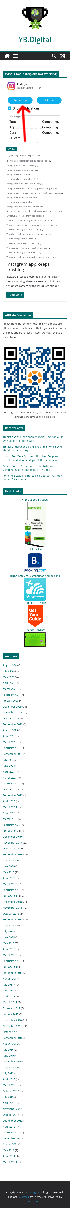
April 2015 (9, 1079)
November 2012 (12, 1108)
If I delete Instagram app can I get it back (29, 160)
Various (11, 149)
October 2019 (11, 848)
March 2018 (10, 955)
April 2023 (9, 801)
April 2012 (9, 1126)
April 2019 (9, 878)
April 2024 (9, 771)
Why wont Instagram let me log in (23, 252)
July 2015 (8, 1073)
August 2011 (10, 1144)
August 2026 (10, 665)
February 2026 (11, 694)
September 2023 (13, 795)
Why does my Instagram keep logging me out (28, 234)
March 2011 (10, 1162)
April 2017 (9, 996)
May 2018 (8, 943)
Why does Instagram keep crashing (23, 229)
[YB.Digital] (7, 56)
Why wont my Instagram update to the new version (31, 256)
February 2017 (11, 1008)
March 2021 (10, 807)
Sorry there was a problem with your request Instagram (34, 211)
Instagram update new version (21, 197)
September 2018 (13, 919)
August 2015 (10, 1067)
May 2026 (8, 677)
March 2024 (10, 777)
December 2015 (12, 1061)
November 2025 (12, 712)
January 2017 (10, 1014)
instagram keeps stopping (19, 174)
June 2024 (9, 765)
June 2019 (9, 866)
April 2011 (9, 1156)
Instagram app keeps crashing (21, 165)
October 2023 (11, 789)
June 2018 (9, 937)
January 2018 (10, 967)
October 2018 (11, 913)
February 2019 (11, 890)
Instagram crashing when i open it (23, 169)
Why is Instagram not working (21, 238)
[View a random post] (63, 56)
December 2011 (12, 1138)
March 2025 (10, 742)
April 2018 (9, 949)
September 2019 (13, 854)
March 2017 (10, 1002)
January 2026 (10, 700)
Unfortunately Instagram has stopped (25, 215)
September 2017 (13, 972)
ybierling (13, 155)
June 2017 (9, 990)
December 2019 (12, 836)
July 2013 (8, 1097)
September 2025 (13, 724)
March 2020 (10, 819)
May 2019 (8, 872)
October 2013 (11, 1091)
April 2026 (9, 683)
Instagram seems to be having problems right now (31, 188)
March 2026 (10, 688)
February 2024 (11, 783)
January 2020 (10, 830)
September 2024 (13, 754)
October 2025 (11, 718)
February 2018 (11, 961)
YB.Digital (35, 39)
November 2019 (12, 842)
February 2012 (11, 1132)
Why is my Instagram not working (22, 243)
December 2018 (12, 901)
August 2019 (10, 860)
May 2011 (8, 1150)
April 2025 (9, 736)
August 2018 (10, 925)
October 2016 (11, 1032)
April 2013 (9, 1103)
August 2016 (10, 1043)
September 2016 (13, 1038)
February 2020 (11, 825)
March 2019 (10, 884)
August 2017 (10, 978)
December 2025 (12, 706)
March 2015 (10, 1085)
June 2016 (9, 1055)
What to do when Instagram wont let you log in (29, 220)
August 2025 (10, 730)
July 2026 (8, 671)
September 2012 (13, 1120)
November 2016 (12, 1026)
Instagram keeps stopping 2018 (22, 179)
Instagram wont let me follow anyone (24, 206)
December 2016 (12, 1020)
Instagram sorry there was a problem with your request (34, 192)
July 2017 (8, 984)
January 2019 (10, 896)
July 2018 (8, 931)
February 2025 (11, 748)
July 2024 (8, 759)
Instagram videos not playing (20, 201)
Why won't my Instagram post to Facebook (27, 247)
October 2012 (11, 1114)
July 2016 (8, 1049)
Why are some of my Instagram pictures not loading (32, 224)
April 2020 (9, 813)
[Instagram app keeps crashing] (35, 111)
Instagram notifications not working (24, 183)
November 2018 (12, 907)
